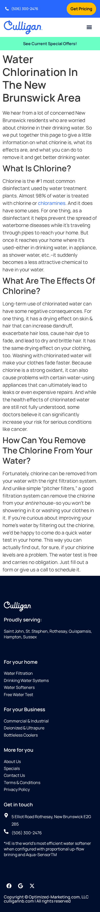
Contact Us (14, 775)
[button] (89, 27)
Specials (12, 768)
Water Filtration (18, 673)
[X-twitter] (32, 886)
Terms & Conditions (22, 782)
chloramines (51, 203)
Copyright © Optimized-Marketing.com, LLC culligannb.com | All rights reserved (46, 899)
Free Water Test (18, 694)
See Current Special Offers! (50, 43)
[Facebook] (9, 886)
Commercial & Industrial (26, 721)
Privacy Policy (17, 789)
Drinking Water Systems (26, 680)
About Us (12, 761)
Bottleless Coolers (21, 735)
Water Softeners (19, 687)
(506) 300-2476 (24, 8)
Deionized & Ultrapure (24, 728)
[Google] (20, 886)
